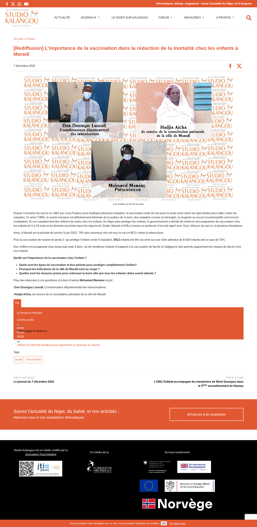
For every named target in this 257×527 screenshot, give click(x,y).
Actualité (62, 17)
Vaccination (34, 359)
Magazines (192, 17)
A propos (223, 17)
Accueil (18, 38)
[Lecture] (18, 324)
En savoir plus (177, 523)
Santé (18, 359)
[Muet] (18, 341)
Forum (164, 17)
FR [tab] (17, 303)
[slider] (59, 344)
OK (164, 523)
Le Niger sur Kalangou (130, 17)
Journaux (88, 17)
